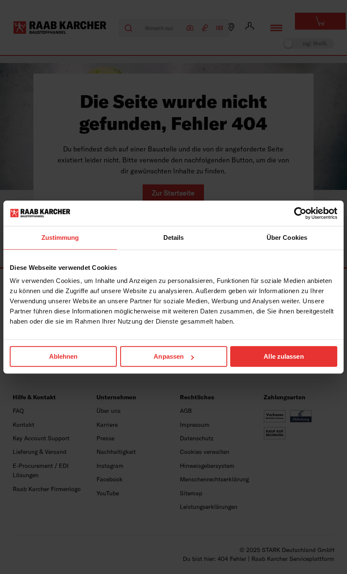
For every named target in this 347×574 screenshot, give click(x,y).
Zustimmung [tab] (60, 237)
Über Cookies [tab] (287, 237)
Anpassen (169, 356)
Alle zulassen (283, 356)
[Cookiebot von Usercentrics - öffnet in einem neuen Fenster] (300, 213)
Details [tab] (173, 237)
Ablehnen (63, 356)
